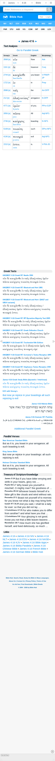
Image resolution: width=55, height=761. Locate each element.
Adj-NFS (45, 113)
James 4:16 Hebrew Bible (42, 404)
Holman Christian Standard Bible (16, 463)
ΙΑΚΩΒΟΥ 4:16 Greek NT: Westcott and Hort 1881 (23, 288)
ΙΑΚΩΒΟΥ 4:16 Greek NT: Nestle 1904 (18, 275)
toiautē (16, 132)
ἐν (23, 383)
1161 (5, 67)
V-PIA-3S (46, 144)
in (24, 395)
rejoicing (7, 398)
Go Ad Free (5, 755)
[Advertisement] (27, 210)
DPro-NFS (46, 129)
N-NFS (45, 121)
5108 (5, 129)
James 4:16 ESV (18, 539)
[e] (9, 59)
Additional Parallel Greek (27, 428)
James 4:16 (9, 536)
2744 (5, 75)
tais (14, 93)
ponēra (16, 140)
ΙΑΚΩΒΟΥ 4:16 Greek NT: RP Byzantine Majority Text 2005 (26, 318)
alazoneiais (17, 101)
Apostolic (32, 380)
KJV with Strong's (10, 391)
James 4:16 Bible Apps (34, 542)
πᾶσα (6, 387)
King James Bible (10, 452)
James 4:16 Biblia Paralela (17, 545)
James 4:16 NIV (25, 536)
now (9, 395)
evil (16, 398)
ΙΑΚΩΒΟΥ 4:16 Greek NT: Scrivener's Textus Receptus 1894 (27, 355)
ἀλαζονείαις (36, 383)
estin (15, 147)
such (47, 395)
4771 (5, 106)
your (27, 395)
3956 (5, 113)
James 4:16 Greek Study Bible (15, 380)
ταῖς (26, 383)
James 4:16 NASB (39, 539)
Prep (44, 82)
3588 (5, 90)
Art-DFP (45, 90)
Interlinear (42, 380)
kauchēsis (17, 124)
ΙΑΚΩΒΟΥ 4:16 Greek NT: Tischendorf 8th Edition (23, 343)
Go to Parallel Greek (27, 50)
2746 (5, 121)
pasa (14, 116)
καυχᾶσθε (15, 383)
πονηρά (34, 387)
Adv (43, 59)
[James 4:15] (3, 347)
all (43, 395)
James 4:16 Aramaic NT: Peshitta (38, 417)
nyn (14, 62)
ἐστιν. (42, 387)
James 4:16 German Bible (16, 552)
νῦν (4, 383)
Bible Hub (38, 552)
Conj (44, 67)
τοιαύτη (25, 387)
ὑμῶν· (47, 383)
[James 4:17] (51, 347)
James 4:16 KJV (11, 542)
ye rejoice (17, 395)
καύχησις (15, 387)
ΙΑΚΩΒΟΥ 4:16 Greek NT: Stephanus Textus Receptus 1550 (27, 367)
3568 (5, 59)
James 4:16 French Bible (33, 548)
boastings (36, 395)
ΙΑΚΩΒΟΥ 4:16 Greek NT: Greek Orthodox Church (23, 330)
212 (5, 98)
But (4, 395)
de (14, 70)
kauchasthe (17, 78)
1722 (5, 82)
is (13, 398)
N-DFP (45, 98)
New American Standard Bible (15, 440)
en (14, 86)
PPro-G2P (46, 106)
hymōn (16, 109)
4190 (5, 136)
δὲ (8, 383)
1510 (5, 144)
